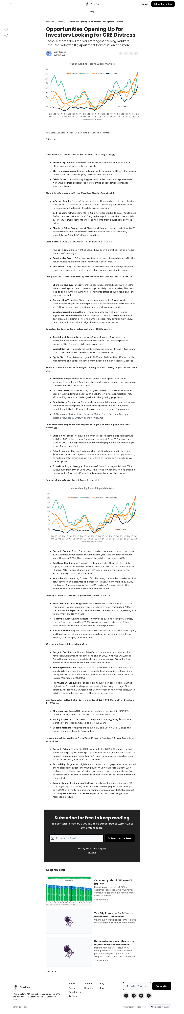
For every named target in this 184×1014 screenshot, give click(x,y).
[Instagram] (134, 995)
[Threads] (141, 995)
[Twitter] (126, 995)
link (113, 154)
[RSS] (148, 995)
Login (145, 4)
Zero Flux (50, 22)
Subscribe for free (163, 4)
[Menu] (11, 3)
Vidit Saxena (60, 52)
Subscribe (51, 139)
